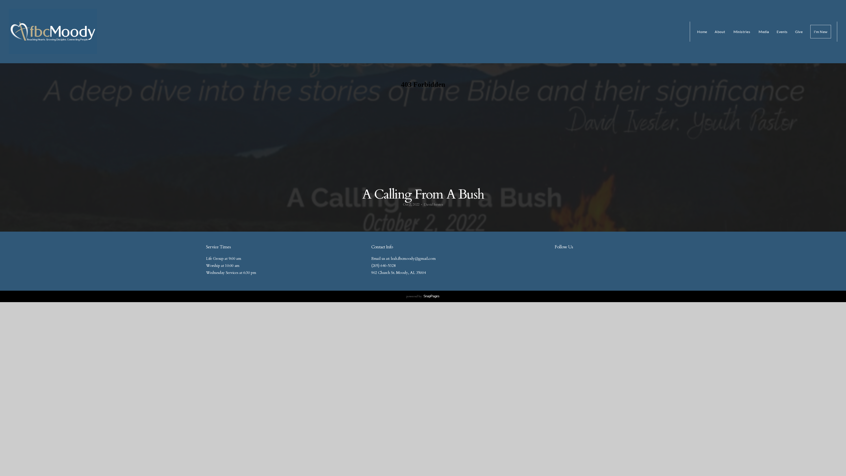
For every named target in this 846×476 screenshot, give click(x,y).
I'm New (820, 32)
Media (764, 32)
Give (799, 32)
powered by (422, 296)
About (720, 32)
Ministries (742, 32)
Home (702, 32)
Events (782, 32)
